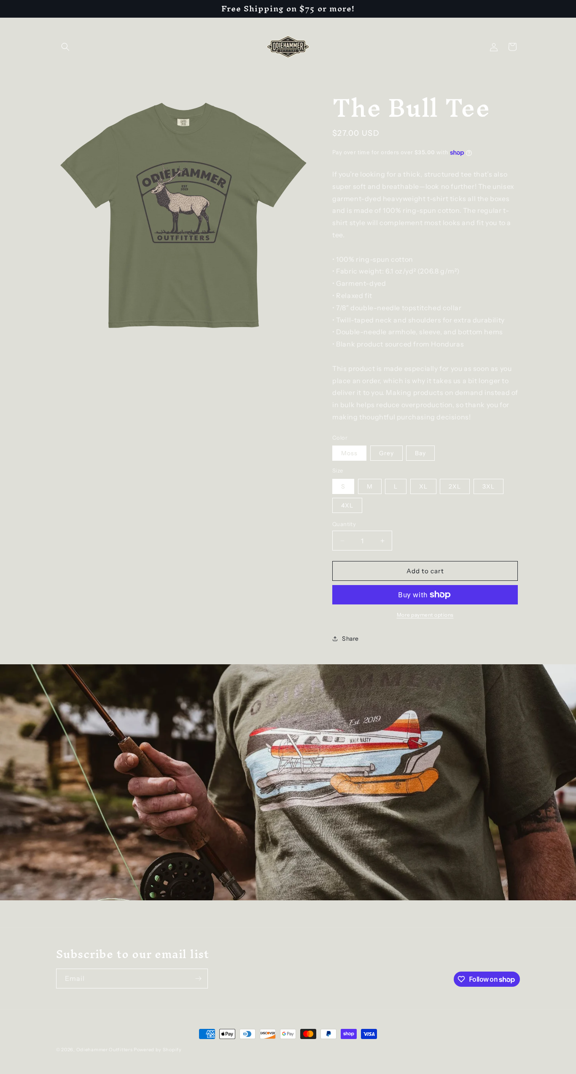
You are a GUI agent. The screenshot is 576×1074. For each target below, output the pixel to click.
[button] (65, 47)
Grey (386, 453)
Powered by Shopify (158, 1050)
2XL (455, 486)
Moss (349, 453)
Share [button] (350, 638)
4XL (347, 505)
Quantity (344, 524)
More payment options (425, 615)
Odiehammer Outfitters (104, 1050)
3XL (488, 486)
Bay (420, 453)
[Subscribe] (198, 978)
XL (423, 486)
